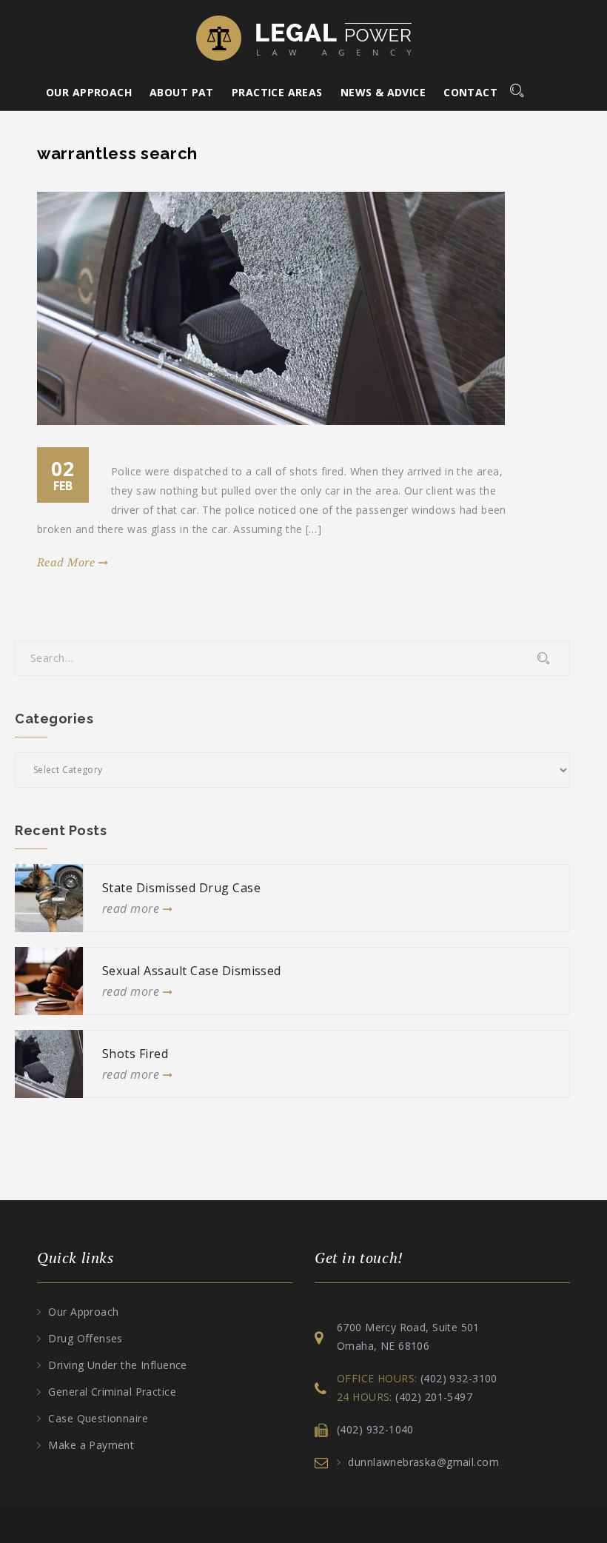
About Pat (182, 92)
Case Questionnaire (99, 1418)
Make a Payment (91, 1445)
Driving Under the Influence (117, 1365)
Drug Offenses (85, 1338)
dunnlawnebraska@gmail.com (423, 1462)
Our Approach (89, 92)
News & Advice (383, 92)
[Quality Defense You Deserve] (304, 37)
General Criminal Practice (112, 1392)
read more (67, 562)
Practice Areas (277, 92)
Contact (470, 92)
